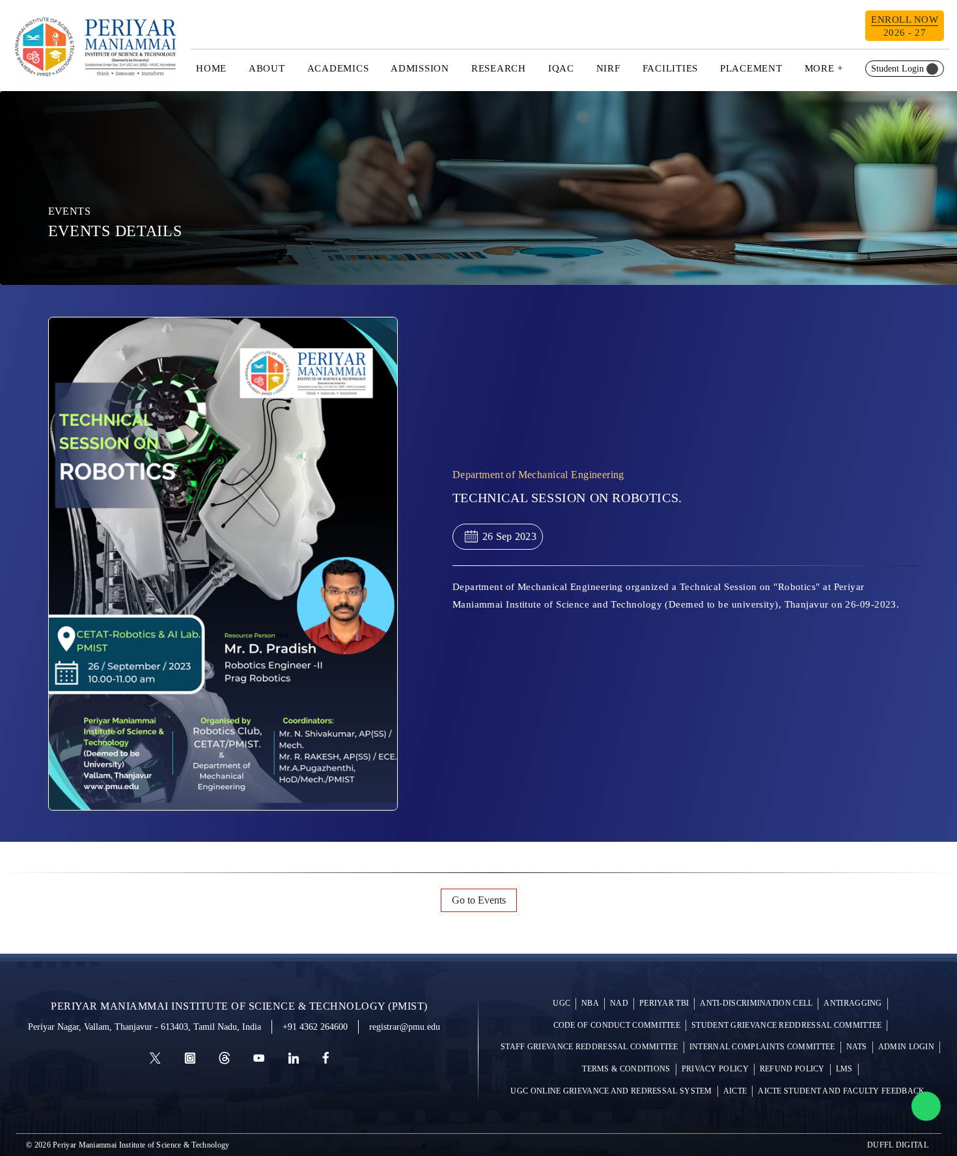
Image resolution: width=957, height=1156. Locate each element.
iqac (561, 68)
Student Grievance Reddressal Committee (786, 1025)
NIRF (608, 68)
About (267, 68)
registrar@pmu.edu (404, 1027)
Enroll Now (904, 26)
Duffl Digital (897, 1144)
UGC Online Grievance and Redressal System (611, 1091)
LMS (844, 1069)
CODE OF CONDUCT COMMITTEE (617, 1025)
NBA (590, 1003)
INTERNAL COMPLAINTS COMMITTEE (762, 1047)
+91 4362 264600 (315, 1027)
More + (824, 68)
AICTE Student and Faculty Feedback (841, 1091)
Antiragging (852, 1003)
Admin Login (906, 1047)
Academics (338, 68)
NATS (856, 1047)
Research (498, 68)
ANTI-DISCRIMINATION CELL (756, 1003)
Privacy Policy (715, 1069)
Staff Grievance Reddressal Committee (589, 1047)
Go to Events (479, 900)
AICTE (735, 1091)
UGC (561, 1003)
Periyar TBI (664, 1003)
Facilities (671, 68)
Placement (751, 68)
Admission (420, 68)
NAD (619, 1003)
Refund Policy (792, 1069)
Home (211, 68)
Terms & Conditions (626, 1069)
